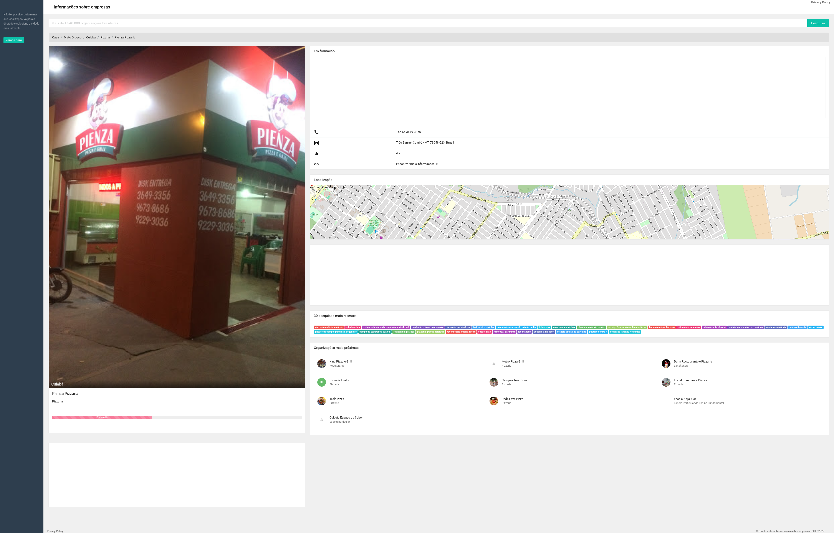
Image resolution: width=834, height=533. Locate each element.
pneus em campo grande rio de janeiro (336, 331)
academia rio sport (544, 331)
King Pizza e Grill (340, 361)
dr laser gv (544, 327)
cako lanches (353, 327)
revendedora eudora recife (461, 331)
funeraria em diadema (458, 327)
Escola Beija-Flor (685, 399)
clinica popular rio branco (591, 327)
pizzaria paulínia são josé (329, 327)
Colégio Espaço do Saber (346, 417)
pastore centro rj (598, 331)
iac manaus (524, 331)
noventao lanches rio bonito (625, 331)
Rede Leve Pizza (512, 399)
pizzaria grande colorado (430, 331)
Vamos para (13, 40)
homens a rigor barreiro (662, 327)
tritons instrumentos (689, 327)
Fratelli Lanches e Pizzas (690, 380)
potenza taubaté (797, 327)
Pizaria (105, 37)
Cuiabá (91, 37)
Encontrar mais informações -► (417, 164)
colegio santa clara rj (714, 327)
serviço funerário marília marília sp (627, 327)
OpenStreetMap (324, 187)
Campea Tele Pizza (514, 380)
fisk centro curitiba (483, 327)
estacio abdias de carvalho (571, 331)
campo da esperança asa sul (375, 331)
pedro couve (815, 327)
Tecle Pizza (336, 399)
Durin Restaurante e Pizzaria (693, 361)
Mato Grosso (72, 37)
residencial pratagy (404, 331)
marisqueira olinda (776, 327)
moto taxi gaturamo (504, 331)
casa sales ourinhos (564, 327)
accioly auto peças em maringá (746, 327)
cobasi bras (484, 331)
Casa (55, 37)
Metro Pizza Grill (513, 361)
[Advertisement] (177, 473)
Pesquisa (818, 23)
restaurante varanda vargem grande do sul (386, 327)
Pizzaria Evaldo (339, 380)
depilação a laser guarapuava (427, 327)
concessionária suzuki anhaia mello (516, 327)
